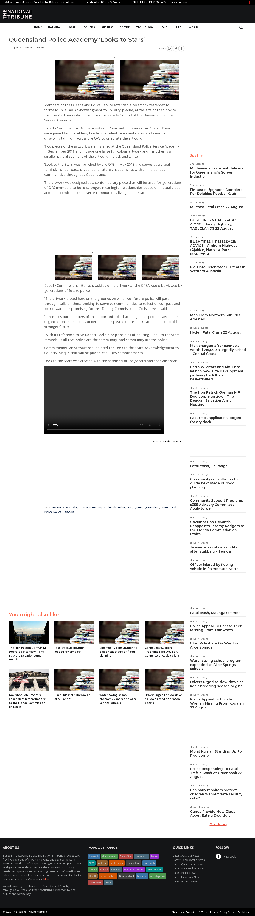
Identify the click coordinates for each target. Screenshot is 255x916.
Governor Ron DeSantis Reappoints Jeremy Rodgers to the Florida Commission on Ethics (217, 528)
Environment (154, 869)
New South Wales (134, 869)
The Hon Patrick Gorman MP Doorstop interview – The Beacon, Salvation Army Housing (215, 398)
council (93, 869)
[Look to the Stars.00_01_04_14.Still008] (117, 267)
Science (125, 27)
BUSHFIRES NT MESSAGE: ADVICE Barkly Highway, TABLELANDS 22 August (155, 2)
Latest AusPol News (185, 881)
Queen (138, 507)
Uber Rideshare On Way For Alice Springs (214, 645)
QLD (129, 507)
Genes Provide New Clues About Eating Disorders (212, 814)
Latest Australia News (186, 855)
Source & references (166, 441)
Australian (126, 856)
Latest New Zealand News (189, 868)
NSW (91, 863)
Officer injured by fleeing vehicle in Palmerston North (214, 567)
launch (112, 507)
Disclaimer (243, 912)
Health (165, 27)
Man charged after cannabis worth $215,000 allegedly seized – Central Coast (218, 350)
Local (71, 27)
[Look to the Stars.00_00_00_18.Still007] (150, 79)
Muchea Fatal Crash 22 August (85, 2)
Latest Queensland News (188, 864)
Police (121, 507)
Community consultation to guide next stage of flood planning (214, 483)
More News (218, 824)
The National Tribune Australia (30, 911)
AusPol (104, 869)
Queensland (151, 507)
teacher (70, 511)
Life (178, 27)
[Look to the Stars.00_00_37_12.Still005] (84, 79)
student (58, 511)
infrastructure (108, 876)
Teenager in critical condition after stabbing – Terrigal (215, 549)
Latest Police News (184, 873)
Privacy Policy (227, 912)
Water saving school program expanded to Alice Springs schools (215, 665)
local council (117, 863)
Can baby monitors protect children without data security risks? (216, 794)
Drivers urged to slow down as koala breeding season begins (216, 684)
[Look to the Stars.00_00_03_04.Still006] (73, 267)
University (149, 863)
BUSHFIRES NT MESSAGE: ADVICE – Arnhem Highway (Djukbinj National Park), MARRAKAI (213, 248)
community (141, 856)
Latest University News (187, 877)
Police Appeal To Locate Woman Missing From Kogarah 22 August (217, 703)
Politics (89, 27)
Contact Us (191, 912)
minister (116, 869)
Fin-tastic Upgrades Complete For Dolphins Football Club (216, 192)
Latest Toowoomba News (189, 860)
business (142, 876)
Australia (71, 507)
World (193, 27)
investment (95, 882)
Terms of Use (208, 912)
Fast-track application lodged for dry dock (215, 420)
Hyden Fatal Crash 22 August (215, 332)
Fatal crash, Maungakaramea (215, 613)
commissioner (88, 507)
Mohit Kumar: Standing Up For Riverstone (216, 753)
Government (109, 856)
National (54, 27)
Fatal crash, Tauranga (209, 466)
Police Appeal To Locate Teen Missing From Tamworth (216, 628)
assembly (58, 507)
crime (108, 882)
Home (38, 27)
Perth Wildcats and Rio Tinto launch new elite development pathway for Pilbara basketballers (217, 373)
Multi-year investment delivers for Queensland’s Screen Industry (216, 172)
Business (107, 27)
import (102, 507)
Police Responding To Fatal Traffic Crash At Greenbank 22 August (216, 773)
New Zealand (126, 876)
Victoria (102, 863)
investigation (157, 876)
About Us (177, 912)
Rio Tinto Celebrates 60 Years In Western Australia (217, 269)
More (46, 879)
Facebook (229, 856)
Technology (144, 27)
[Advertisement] (184, 13)
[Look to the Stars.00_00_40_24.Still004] (160, 267)
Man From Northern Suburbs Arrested (215, 317)
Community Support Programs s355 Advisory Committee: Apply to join (216, 505)
